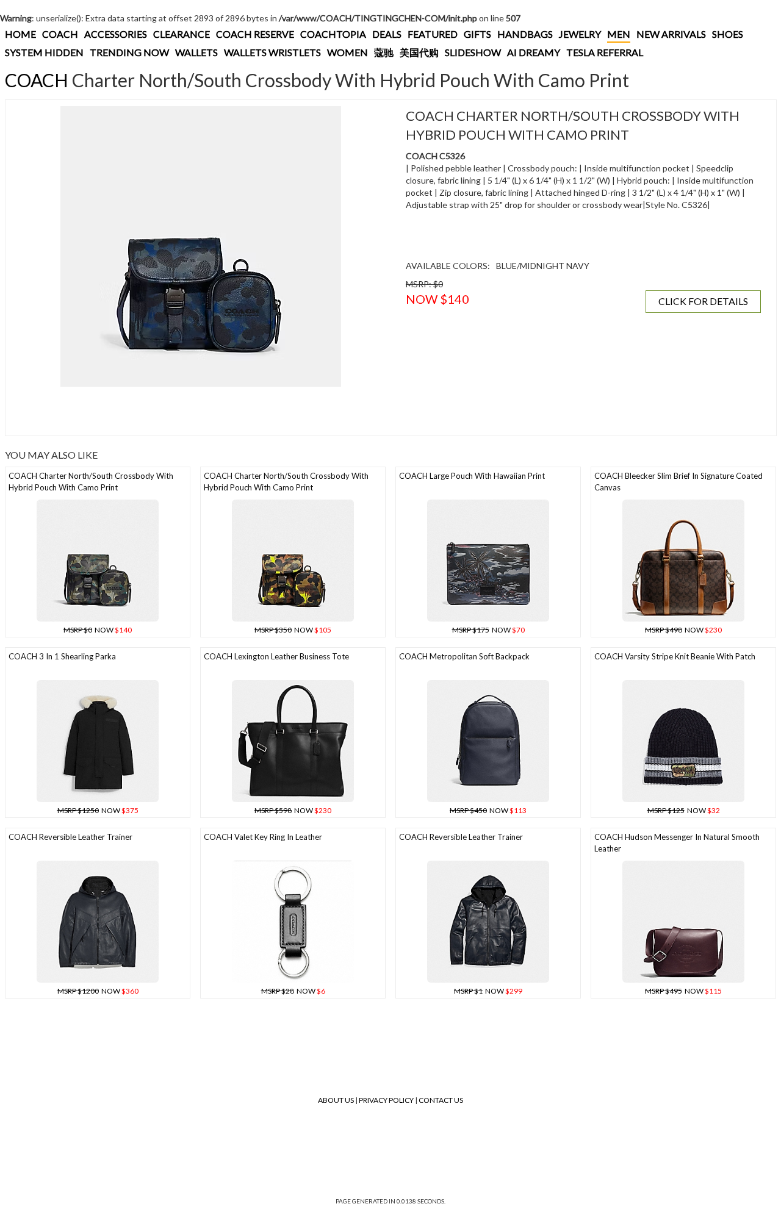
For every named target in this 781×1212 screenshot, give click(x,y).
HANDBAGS (525, 34)
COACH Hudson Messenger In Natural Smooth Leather (677, 842)
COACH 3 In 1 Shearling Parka (62, 656)
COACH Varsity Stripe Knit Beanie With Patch (674, 656)
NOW (97, 629)
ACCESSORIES (115, 34)
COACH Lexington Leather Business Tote (276, 656)
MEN (618, 34)
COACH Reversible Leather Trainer (70, 837)
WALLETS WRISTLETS (272, 52)
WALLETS (196, 52)
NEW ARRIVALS (671, 34)
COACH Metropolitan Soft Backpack (464, 656)
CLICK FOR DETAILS (703, 301)
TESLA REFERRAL (604, 52)
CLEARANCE (181, 34)
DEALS (386, 34)
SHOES (727, 34)
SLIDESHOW (473, 52)
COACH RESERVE (255, 34)
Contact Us (441, 1100)
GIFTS (477, 34)
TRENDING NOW (129, 52)
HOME (20, 34)
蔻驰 (384, 52)
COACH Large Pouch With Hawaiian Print (472, 476)
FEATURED (433, 34)
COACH (60, 34)
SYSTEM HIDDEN (44, 52)
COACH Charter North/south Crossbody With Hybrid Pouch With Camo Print (91, 481)
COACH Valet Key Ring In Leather (263, 837)
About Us (336, 1100)
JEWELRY (580, 34)
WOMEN (347, 52)
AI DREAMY (533, 52)
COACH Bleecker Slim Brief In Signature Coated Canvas (678, 481)
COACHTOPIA (333, 34)
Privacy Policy (386, 1100)
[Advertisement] (201, 411)
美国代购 (419, 52)
